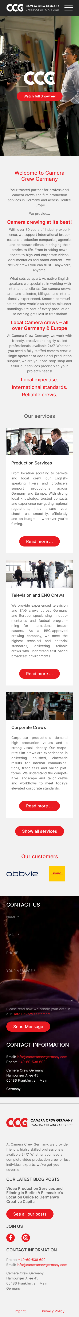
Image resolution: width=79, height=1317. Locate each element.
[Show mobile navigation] (68, 7)
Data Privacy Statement (32, 1014)
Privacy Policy (53, 1311)
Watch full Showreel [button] (40, 96)
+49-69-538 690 (32, 1062)
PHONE (12, 953)
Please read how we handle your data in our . (38, 1011)
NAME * (12, 917)
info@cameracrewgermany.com (42, 1057)
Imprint (20, 1311)
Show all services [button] (39, 831)
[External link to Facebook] (10, 1237)
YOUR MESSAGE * (20, 971)
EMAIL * (12, 935)
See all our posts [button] (30, 1214)
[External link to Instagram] (25, 1237)
